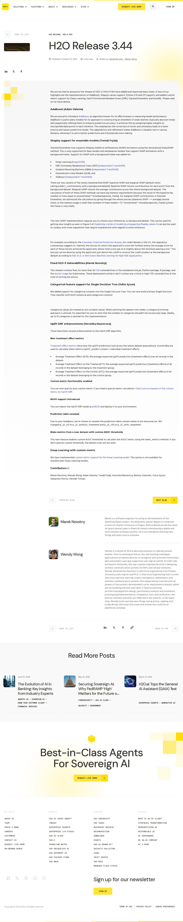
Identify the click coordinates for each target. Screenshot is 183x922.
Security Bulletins (104, 848)
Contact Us (10, 840)
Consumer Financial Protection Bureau (102, 242)
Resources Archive (104, 827)
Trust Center (101, 857)
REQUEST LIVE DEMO (131, 6)
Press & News (12, 827)
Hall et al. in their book (106, 256)
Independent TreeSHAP (111, 166)
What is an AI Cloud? (150, 818)
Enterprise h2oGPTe (59, 827)
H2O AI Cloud (56, 836)
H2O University (102, 818)
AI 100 (83, 7)
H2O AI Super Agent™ (60, 818)
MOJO (97, 407)
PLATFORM (36, 7)
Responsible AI (146, 831)
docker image (61, 274)
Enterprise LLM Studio (61, 831)
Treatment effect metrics (63, 346)
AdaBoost (84, 117)
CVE (98, 270)
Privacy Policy (143, 906)
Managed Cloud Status (105, 866)
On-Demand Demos (13, 848)
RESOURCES (68, 7)
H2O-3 (52, 840)
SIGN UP (103, 891)
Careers (9, 831)
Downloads (99, 836)
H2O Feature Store (59, 857)
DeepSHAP (78, 162)
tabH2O (52, 823)
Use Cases (99, 823)
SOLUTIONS (18, 7)
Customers (10, 836)
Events (97, 840)
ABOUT (51, 7)
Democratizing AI (147, 827)
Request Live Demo (15, 844)
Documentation (101, 831)
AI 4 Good (143, 844)
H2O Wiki (98, 861)
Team (7, 823)
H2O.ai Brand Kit (103, 844)
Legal (97, 853)
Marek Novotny (116, 59)
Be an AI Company (147, 840)
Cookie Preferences (165, 906)
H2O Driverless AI (59, 848)
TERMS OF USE (125, 906)
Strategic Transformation (152, 823)
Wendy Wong (131, 59)
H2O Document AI (58, 853)
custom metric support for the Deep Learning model (102, 458)
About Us (9, 818)
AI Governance (146, 836)
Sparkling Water (58, 844)
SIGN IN (170, 6)
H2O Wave (54, 861)
